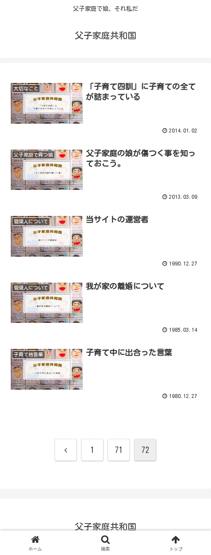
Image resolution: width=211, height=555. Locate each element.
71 (119, 450)
